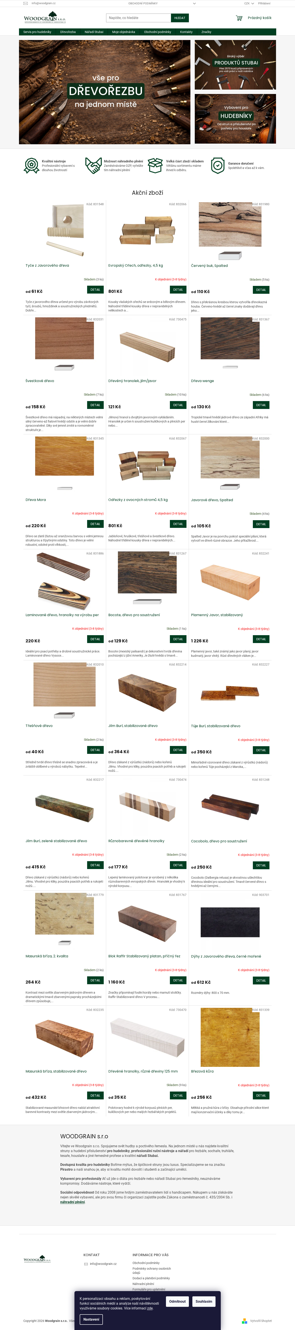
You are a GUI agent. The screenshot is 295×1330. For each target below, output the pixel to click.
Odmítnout (177, 1301)
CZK (247, 3)
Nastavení (91, 1319)
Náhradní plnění (143, 1284)
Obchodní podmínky (143, 3)
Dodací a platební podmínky (151, 1278)
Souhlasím (204, 1301)
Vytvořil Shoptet (261, 1321)
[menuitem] (37, 31)
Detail (95, 289)
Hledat (179, 18)
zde (150, 1308)
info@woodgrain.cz (103, 1264)
